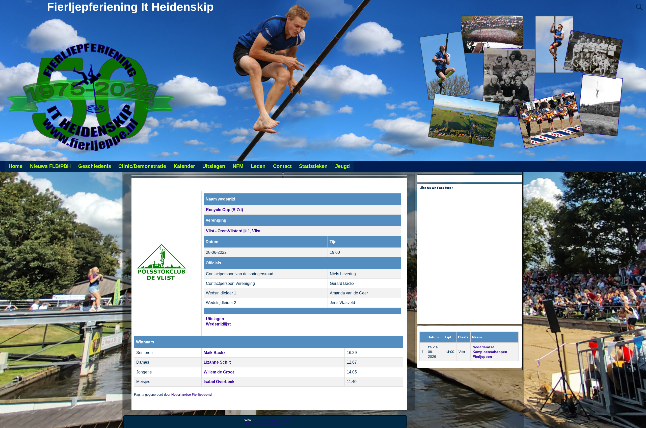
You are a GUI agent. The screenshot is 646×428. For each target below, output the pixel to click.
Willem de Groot (219, 372)
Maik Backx (215, 352)
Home (15, 166)
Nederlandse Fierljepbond (191, 394)
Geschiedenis (94, 166)
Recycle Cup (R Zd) (224, 210)
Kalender (184, 166)
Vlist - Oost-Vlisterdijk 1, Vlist (233, 231)
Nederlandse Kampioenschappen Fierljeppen (490, 352)
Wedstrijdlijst (218, 324)
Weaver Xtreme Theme (265, 423)
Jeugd (342, 166)
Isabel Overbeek (219, 382)
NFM (238, 166)
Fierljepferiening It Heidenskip (130, 6)
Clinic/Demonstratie (142, 166)
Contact (282, 166)
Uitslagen (213, 166)
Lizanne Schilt (217, 362)
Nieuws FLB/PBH (50, 166)
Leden (258, 166)
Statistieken (313, 166)
